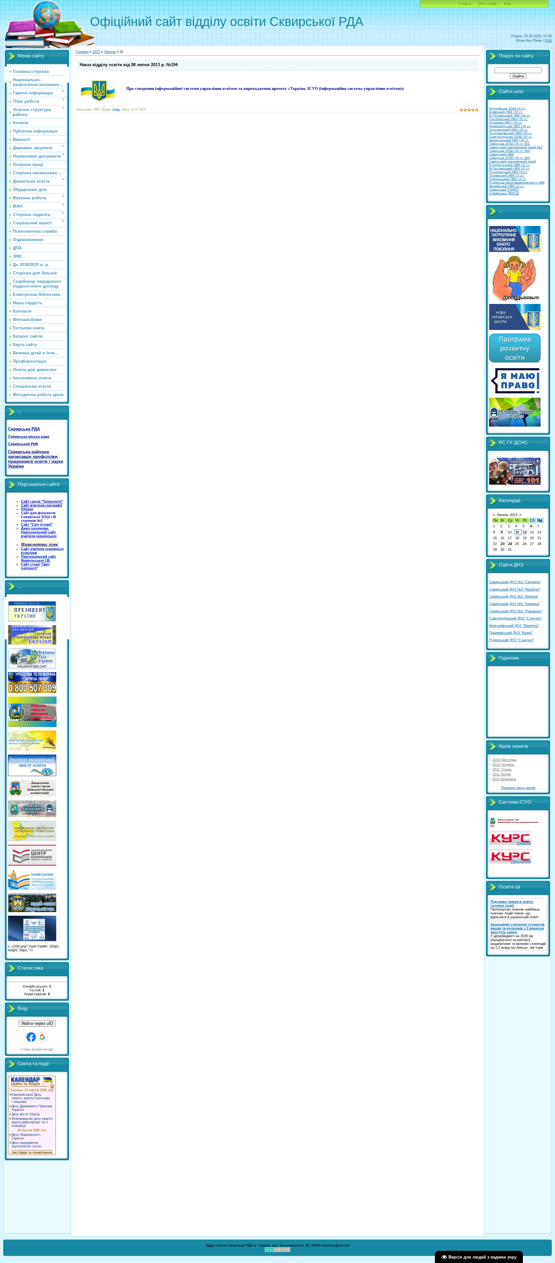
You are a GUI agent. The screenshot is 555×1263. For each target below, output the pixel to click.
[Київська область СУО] (515, 826)
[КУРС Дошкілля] (510, 862)
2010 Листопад (504, 760)
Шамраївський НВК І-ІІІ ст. (509, 140)
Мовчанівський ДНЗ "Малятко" (514, 625)
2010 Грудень (503, 764)
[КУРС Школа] (510, 844)
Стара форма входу (37, 1049)
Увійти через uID (37, 1023)
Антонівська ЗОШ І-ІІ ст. (507, 108)
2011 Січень (502, 769)
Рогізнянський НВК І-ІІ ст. (508, 172)
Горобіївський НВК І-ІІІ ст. (508, 119)
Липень (110, 52)
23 (503, 544)
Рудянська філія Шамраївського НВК (517, 182)
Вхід (507, 3)
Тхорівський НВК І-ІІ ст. (506, 175)
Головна (464, 3)
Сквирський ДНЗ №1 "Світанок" (515, 582)
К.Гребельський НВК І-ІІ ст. (509, 165)
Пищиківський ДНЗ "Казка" (511, 633)
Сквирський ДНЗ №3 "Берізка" (514, 596)
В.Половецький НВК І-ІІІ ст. (510, 115)
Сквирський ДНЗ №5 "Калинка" (514, 604)
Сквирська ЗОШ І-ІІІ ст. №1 (509, 143)
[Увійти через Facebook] (31, 1037)
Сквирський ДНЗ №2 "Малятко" (515, 589)
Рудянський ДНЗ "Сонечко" (511, 640)
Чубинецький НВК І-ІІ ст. (507, 179)
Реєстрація (488, 3)
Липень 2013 (507, 515)
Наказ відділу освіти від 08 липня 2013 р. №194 (129, 64)
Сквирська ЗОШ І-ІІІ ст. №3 (509, 150)
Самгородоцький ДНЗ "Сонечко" (515, 618)
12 (525, 532)
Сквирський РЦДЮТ (504, 189)
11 (517, 532)
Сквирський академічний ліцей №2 (515, 147)
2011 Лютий (501, 774)
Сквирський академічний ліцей (512, 161)
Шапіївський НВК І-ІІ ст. (506, 186)
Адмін (116, 109)
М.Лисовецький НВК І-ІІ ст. (509, 168)
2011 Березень (504, 779)
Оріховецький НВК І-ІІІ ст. (508, 129)
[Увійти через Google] (42, 1037)
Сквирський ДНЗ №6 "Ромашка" (515, 611)
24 (510, 544)
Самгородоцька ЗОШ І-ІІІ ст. (510, 136)
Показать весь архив (518, 788)
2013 (96, 52)
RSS (548, 40)
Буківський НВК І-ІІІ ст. (506, 112)
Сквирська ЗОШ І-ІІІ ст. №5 (509, 158)
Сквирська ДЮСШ (504, 193)
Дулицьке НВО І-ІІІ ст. (505, 122)
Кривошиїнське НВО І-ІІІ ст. (510, 126)
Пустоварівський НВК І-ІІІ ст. (510, 133)
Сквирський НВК (501, 154)
